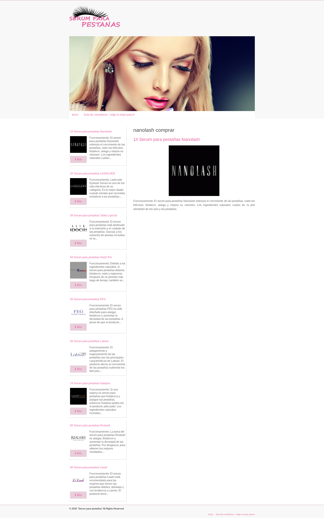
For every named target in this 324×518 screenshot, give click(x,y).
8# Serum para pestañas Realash (90, 425)
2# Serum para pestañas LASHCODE (92, 173)
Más (79, 159)
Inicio (75, 114)
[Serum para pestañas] (94, 7)
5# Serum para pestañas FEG (88, 299)
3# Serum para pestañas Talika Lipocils (93, 215)
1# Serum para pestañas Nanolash (166, 139)
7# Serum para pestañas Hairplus (90, 383)
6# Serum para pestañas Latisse (89, 341)
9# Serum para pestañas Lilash (88, 467)
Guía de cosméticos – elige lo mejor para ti (109, 114)
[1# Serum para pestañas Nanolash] (194, 147)
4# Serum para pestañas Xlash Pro (91, 257)
